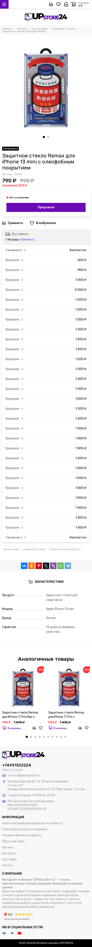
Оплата (7, 865)
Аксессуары (11, 549)
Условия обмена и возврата (22, 835)
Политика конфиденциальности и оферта (32, 823)
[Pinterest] (39, 566)
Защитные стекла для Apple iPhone (65, 549)
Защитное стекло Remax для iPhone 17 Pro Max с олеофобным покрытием (20, 715)
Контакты (9, 853)
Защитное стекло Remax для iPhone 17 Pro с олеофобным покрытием (66, 715)
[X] (46, 566)
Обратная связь (13, 841)
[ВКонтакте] (24, 566)
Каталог (8, 847)
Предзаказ (46, 207)
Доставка (9, 859)
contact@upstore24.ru (23, 775)
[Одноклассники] (31, 566)
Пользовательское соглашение (24, 829)
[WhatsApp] (60, 566)
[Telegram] (68, 566)
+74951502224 (16, 765)
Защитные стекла (34, 549)
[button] (44, 137)
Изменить (27, 239)
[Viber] (53, 566)
